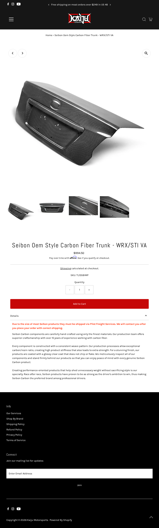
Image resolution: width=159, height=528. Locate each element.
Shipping (65, 268)
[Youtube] (19, 4)
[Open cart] (150, 19)
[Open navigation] (23, 19)
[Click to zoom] (146, 53)
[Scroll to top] (151, 517)
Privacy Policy (14, 434)
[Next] (110, 4)
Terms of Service (16, 440)
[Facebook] (8, 4)
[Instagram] (12, 4)
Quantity (79, 282)
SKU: (73, 275)
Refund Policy (14, 429)
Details (14, 315)
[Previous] (48, 4)
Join (79, 485)
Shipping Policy (15, 424)
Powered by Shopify (61, 520)
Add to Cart (79, 303)
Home (49, 35)
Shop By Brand (14, 418)
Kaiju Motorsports (37, 520)
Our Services (13, 413)
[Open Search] (144, 19)
